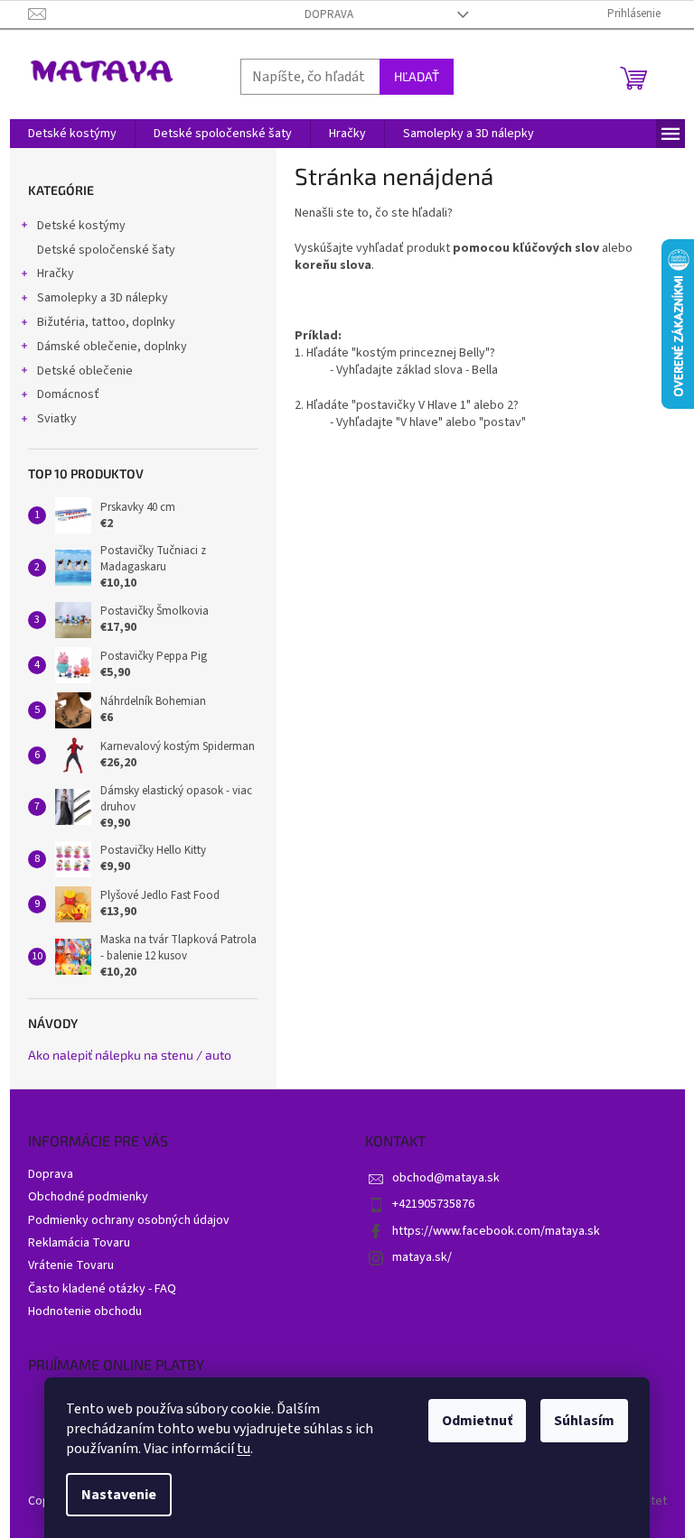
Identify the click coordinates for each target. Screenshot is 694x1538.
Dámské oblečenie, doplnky (112, 347)
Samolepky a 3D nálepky (102, 298)
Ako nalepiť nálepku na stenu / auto (129, 1054)
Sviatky (57, 419)
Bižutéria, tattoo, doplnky (106, 322)
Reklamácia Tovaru (79, 1243)
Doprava (329, 14)
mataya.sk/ (422, 1257)
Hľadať (416, 76)
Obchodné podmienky (88, 1197)
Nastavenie (118, 1495)
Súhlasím (584, 1421)
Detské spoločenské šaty (106, 250)
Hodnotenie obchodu (85, 1311)
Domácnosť (68, 394)
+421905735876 (433, 1204)
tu (243, 1449)
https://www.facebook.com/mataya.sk (496, 1231)
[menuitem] (72, 133)
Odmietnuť (477, 1421)
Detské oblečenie (85, 371)
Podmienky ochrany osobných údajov (129, 1220)
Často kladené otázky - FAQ (102, 1289)
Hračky (55, 273)
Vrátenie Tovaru (71, 1265)
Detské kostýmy (81, 226)
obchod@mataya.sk (446, 1178)
